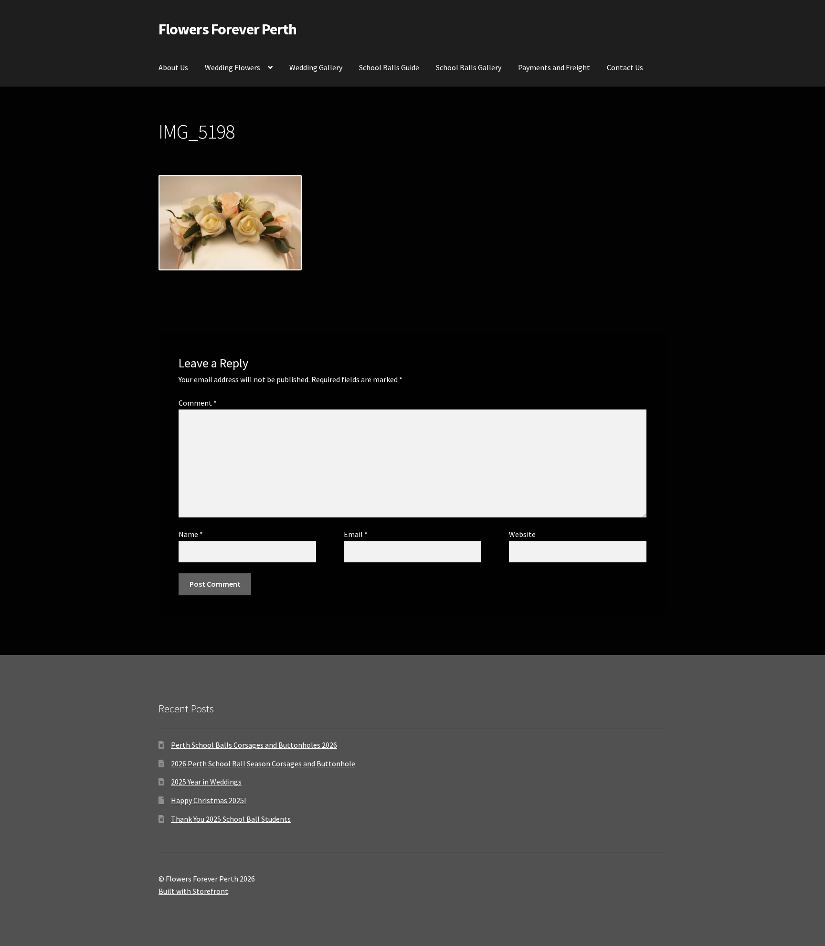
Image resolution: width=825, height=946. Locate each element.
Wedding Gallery (315, 67)
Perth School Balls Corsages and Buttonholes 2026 (254, 745)
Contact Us (625, 67)
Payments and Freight (554, 67)
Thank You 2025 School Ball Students (231, 819)
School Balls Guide (389, 67)
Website (522, 534)
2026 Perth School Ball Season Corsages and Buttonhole (263, 763)
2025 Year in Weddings (206, 781)
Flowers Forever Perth (227, 29)
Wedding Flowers (232, 67)
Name (191, 534)
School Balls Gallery (468, 67)
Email (356, 534)
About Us (173, 67)
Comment (198, 403)
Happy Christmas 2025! (208, 800)
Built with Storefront (193, 891)
